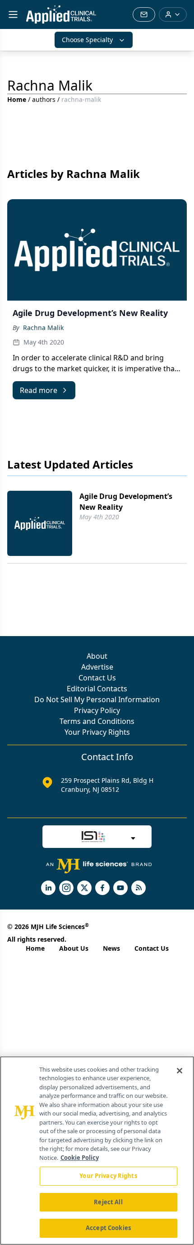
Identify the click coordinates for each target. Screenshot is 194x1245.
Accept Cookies (108, 1228)
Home (16, 99)
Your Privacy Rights (97, 732)
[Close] (179, 1071)
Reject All (108, 1202)
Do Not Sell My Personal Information (97, 699)
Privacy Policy (97, 710)
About (97, 656)
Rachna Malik (43, 327)
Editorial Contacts (97, 689)
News (111, 948)
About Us (73, 948)
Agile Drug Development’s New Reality (125, 501)
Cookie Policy (79, 1158)
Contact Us (97, 678)
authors (43, 99)
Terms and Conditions (97, 721)
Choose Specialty (87, 39)
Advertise (97, 667)
